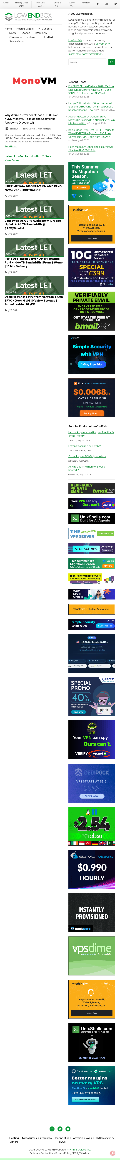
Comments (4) (44, 129)
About (6, 2)
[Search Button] (111, 62)
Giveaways (15, 37)
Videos (31, 37)
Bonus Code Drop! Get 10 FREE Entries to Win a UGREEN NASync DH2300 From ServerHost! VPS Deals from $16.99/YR (91, 133)
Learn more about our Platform (85, 54)
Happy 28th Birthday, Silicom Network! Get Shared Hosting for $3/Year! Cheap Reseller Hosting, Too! (90, 107)
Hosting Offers (25, 28)
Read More (11, 146)
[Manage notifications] (112, 1153)
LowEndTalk (46, 37)
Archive (34, 1153)
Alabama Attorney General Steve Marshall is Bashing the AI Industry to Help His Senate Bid (91, 120)
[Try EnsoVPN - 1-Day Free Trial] (91, 372)
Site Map (85, 1153)
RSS (75, 1153)
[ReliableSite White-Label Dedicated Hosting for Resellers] (91, 243)
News (12, 32)
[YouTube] (106, 4)
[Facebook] (98, 4)
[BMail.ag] (91, 329)
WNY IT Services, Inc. (79, 1149)
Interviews (41, 32)
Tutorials (25, 32)
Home (8, 28)
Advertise (86, 2)
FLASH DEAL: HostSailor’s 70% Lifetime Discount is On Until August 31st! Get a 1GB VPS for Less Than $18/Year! (91, 90)
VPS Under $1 (45, 28)
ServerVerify (16, 41)
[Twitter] (115, 4)
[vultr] (91, 200)
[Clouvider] (91, 286)
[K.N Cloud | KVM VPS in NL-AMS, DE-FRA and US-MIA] (91, 416)
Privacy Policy (63, 1153)
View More (12, 160)
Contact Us (47, 1153)
